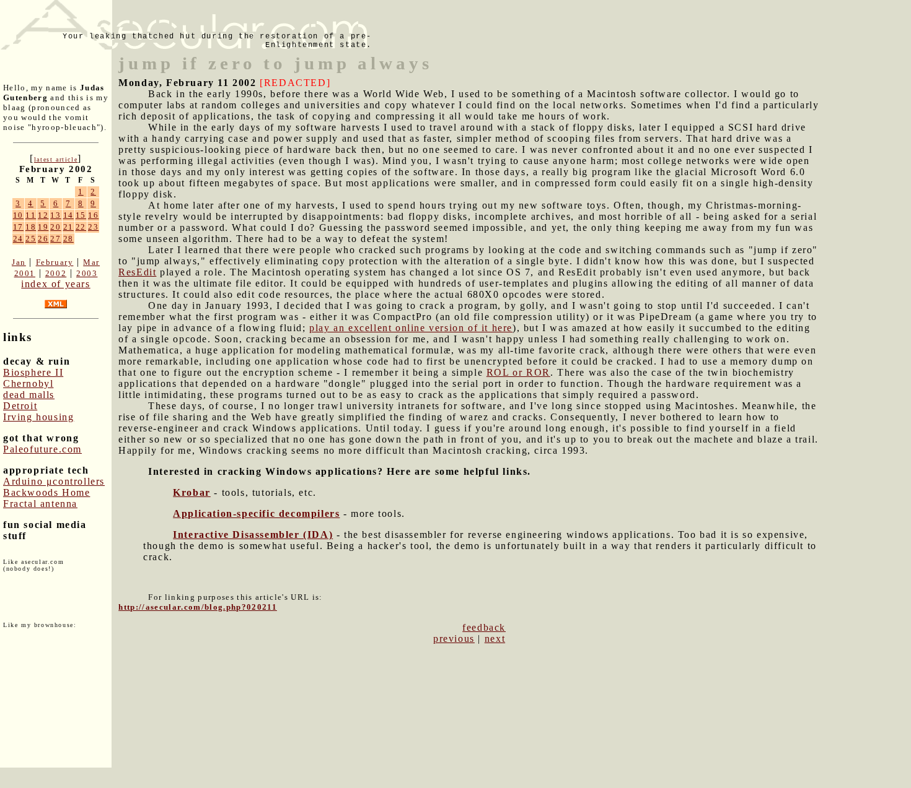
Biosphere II (33, 372)
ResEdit (137, 272)
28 (68, 238)
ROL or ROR (518, 372)
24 (18, 238)
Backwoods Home (46, 492)
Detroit (20, 405)
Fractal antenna (40, 503)
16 (93, 215)
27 (55, 238)
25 (30, 238)
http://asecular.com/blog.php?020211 (197, 607)
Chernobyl (28, 383)
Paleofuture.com (42, 449)
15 (81, 215)
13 (55, 215)
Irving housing (38, 417)
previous (454, 638)
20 (55, 227)
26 (43, 238)
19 (43, 227)
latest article (55, 159)
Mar (91, 262)
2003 (86, 273)
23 (93, 227)
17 (18, 227)
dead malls (29, 394)
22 (81, 227)
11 (30, 215)
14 (68, 215)
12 (43, 215)
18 (30, 227)
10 (18, 215)
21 (68, 227)
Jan (19, 262)
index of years (55, 284)
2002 (55, 273)
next (495, 638)
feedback (484, 627)
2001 (24, 273)
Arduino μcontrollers (54, 481)
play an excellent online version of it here (411, 328)
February (55, 262)
